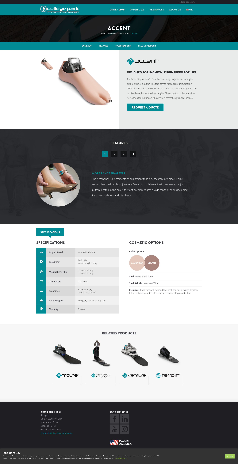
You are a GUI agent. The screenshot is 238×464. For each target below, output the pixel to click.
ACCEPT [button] (230, 456)
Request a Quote (145, 107)
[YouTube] (114, 432)
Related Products (147, 45)
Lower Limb (117, 9)
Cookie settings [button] (216, 456)
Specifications (123, 45)
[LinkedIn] (124, 422)
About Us (175, 9)
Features (103, 45)
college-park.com (186, 2)
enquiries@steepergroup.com (56, 433)
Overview (87, 45)
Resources (156, 9)
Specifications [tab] (50, 232)
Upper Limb (137, 9)
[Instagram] (124, 432)
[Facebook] (114, 422)
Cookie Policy (121, 458)
